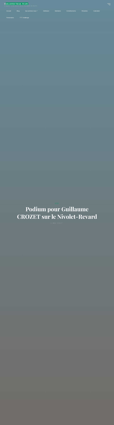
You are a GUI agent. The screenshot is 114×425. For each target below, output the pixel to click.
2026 (57, 203)
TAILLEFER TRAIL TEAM (16, 3)
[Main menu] (108, 4)
